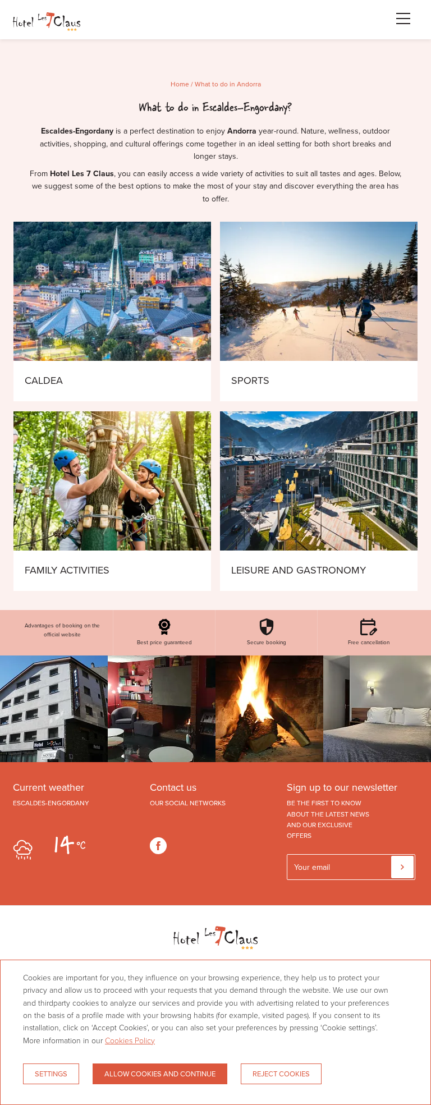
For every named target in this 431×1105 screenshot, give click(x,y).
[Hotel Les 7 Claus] (46, 30)
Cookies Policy (130, 1040)
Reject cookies (281, 1074)
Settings (51, 1074)
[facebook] (158, 845)
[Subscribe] (402, 867)
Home (180, 84)
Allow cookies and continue (160, 1074)
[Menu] (397, 18)
